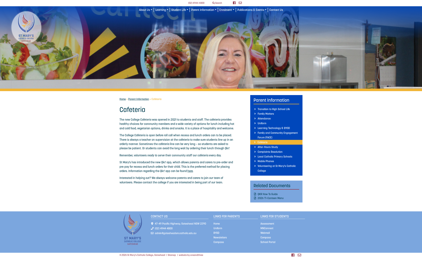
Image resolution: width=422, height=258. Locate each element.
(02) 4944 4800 (196, 2)
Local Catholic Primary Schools (275, 156)
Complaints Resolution (270, 151)
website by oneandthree (191, 255)
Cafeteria (262, 142)
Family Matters (266, 113)
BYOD (216, 232)
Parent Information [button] (202, 10)
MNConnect (266, 228)
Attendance (264, 118)
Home (123, 99)
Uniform (262, 123)
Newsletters (220, 237)
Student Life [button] (178, 10)
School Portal (267, 242)
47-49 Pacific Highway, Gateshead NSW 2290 (180, 223)
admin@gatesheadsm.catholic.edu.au (175, 233)
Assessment (267, 223)
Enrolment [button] (225, 10)
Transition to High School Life (274, 109)
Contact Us (276, 10)
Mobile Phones (266, 161)
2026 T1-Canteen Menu (271, 198)
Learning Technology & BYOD (274, 128)
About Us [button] (144, 10)
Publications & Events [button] (250, 10)
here (190, 171)
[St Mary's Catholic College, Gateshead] (26, 27)
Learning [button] (160, 10)
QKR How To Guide (268, 194)
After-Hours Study (268, 147)
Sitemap (172, 255)
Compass (218, 242)
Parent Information (138, 99)
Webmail (265, 232)
